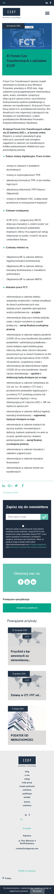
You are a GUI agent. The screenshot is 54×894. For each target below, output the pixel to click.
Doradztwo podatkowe (27, 608)
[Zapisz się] (44, 517)
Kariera (27, 802)
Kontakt (27, 797)
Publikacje (27, 794)
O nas (27, 775)
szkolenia (27, 805)
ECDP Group (27, 782)
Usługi (27, 779)
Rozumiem (37, 891)
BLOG (27, 772)
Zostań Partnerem (27, 786)
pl (4, 3)
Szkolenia (27, 790)
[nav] (47, 13)
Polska (8, 878)
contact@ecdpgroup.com (27, 848)
